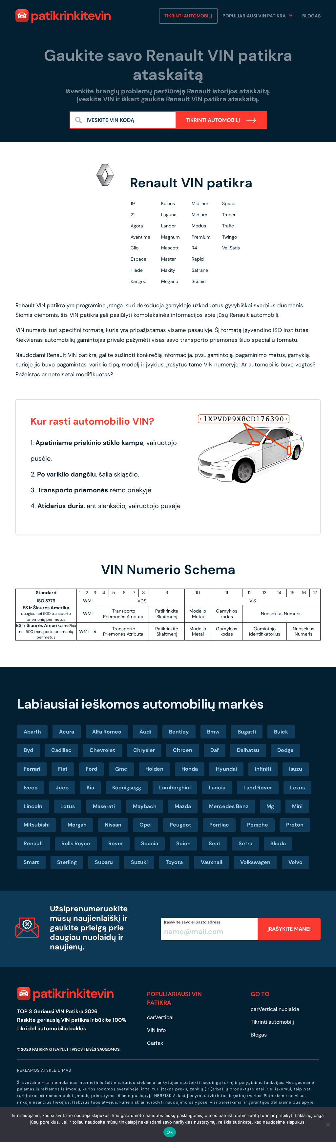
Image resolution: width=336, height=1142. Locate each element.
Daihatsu (248, 750)
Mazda (183, 806)
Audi (145, 731)
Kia (90, 787)
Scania (149, 843)
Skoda (278, 843)
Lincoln (33, 806)
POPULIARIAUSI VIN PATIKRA (254, 16)
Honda (189, 768)
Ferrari (32, 768)
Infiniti (263, 768)
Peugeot (180, 824)
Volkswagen (255, 862)
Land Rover (257, 787)
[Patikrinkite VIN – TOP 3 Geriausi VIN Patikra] (63, 16)
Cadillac (61, 750)
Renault (33, 843)
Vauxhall (211, 862)
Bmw (213, 731)
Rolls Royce (75, 843)
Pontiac (219, 824)
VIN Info (156, 1030)
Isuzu (295, 768)
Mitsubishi (37, 824)
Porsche (257, 824)
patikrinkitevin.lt (50, 1049)
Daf (214, 750)
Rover (115, 843)
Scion (183, 843)
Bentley (179, 731)
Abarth (32, 731)
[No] (328, 1124)
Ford (91, 768)
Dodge (285, 750)
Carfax (155, 1042)
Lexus (297, 787)
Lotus (67, 806)
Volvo (295, 862)
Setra (245, 843)
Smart (31, 862)
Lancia (217, 787)
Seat (214, 843)
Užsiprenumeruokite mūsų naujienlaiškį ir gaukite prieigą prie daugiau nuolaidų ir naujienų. (89, 927)
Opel (145, 824)
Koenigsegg (126, 787)
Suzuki (139, 862)
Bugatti (247, 731)
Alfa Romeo (106, 731)
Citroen (182, 750)
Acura (66, 731)
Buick (281, 731)
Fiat (63, 768)
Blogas (311, 16)
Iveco (31, 787)
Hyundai (226, 768)
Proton (295, 824)
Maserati (104, 806)
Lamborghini (175, 787)
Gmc (121, 768)
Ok (170, 1132)
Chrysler (144, 750)
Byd (28, 750)
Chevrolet (102, 750)
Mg (270, 806)
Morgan (77, 824)
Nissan (113, 824)
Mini (297, 806)
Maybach (145, 806)
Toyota (174, 862)
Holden (154, 768)
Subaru (104, 862)
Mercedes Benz (228, 806)
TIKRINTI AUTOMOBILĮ (213, 120)
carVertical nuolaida (275, 1009)
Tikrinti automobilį (188, 16)
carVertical (160, 1017)
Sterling (67, 862)
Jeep (62, 787)
